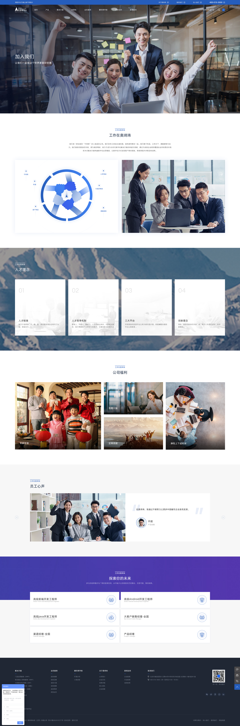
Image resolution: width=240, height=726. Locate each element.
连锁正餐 (54, 680)
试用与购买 (207, 10)
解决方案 (60, 10)
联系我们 (180, 2)
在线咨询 (237, 669)
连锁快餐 (54, 676)
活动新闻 (127, 683)
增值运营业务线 (20, 692)
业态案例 (87, 10)
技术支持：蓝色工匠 (71, 720)
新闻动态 (133, 10)
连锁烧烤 (54, 689)
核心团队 (102, 686)
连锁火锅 (54, 683)
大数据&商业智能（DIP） (23, 683)
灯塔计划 (77, 676)
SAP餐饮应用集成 (21, 695)
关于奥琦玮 (162, 2)
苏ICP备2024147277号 (55, 720)
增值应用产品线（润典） (23, 689)
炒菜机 (73, 10)
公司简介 (102, 676)
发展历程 (102, 683)
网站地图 (222, 720)
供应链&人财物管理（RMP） (24, 680)
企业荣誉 (102, 689)
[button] (16, 517)
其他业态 (54, 692)
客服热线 (237, 681)
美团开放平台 (27, 709)
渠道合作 (118, 10)
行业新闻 (127, 680)
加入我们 (196, 2)
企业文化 (102, 680)
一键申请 (237, 675)
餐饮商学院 (103, 10)
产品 (47, 10)
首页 (36, 10)
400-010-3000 (216, 2)
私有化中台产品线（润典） (24, 686)
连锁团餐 (54, 686)
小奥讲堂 (77, 680)
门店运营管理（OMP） (22, 676)
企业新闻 (127, 676)
